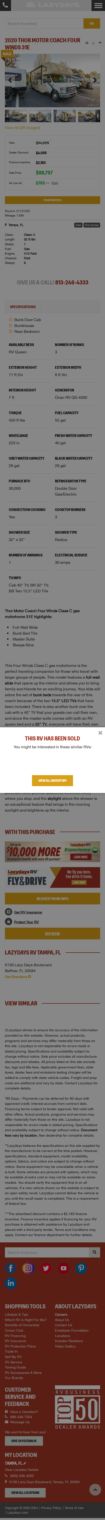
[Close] (100, 732)
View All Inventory (52, 780)
